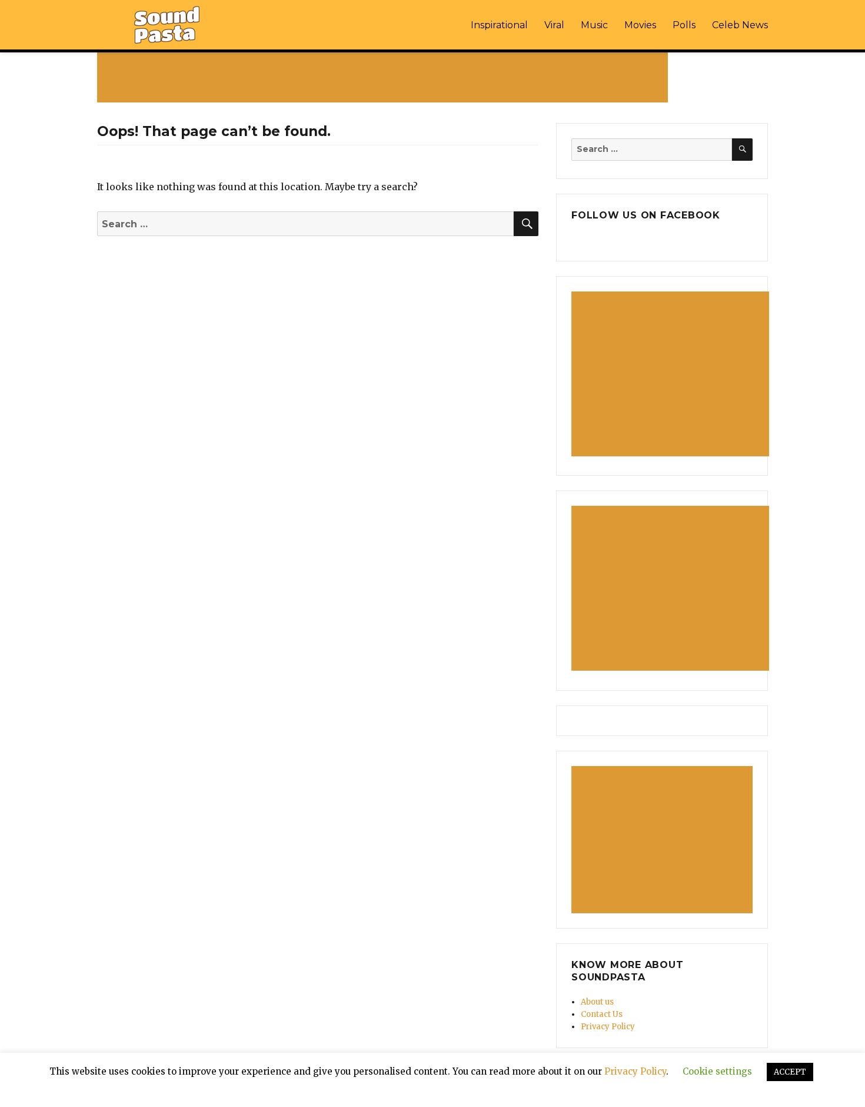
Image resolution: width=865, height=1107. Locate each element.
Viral (554, 25)
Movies (640, 25)
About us (597, 1002)
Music (594, 25)
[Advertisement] (384, 77)
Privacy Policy (608, 1027)
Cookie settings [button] (717, 1071)
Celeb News (740, 25)
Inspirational (499, 25)
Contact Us (602, 1014)
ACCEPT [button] (790, 1072)
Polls (684, 25)
